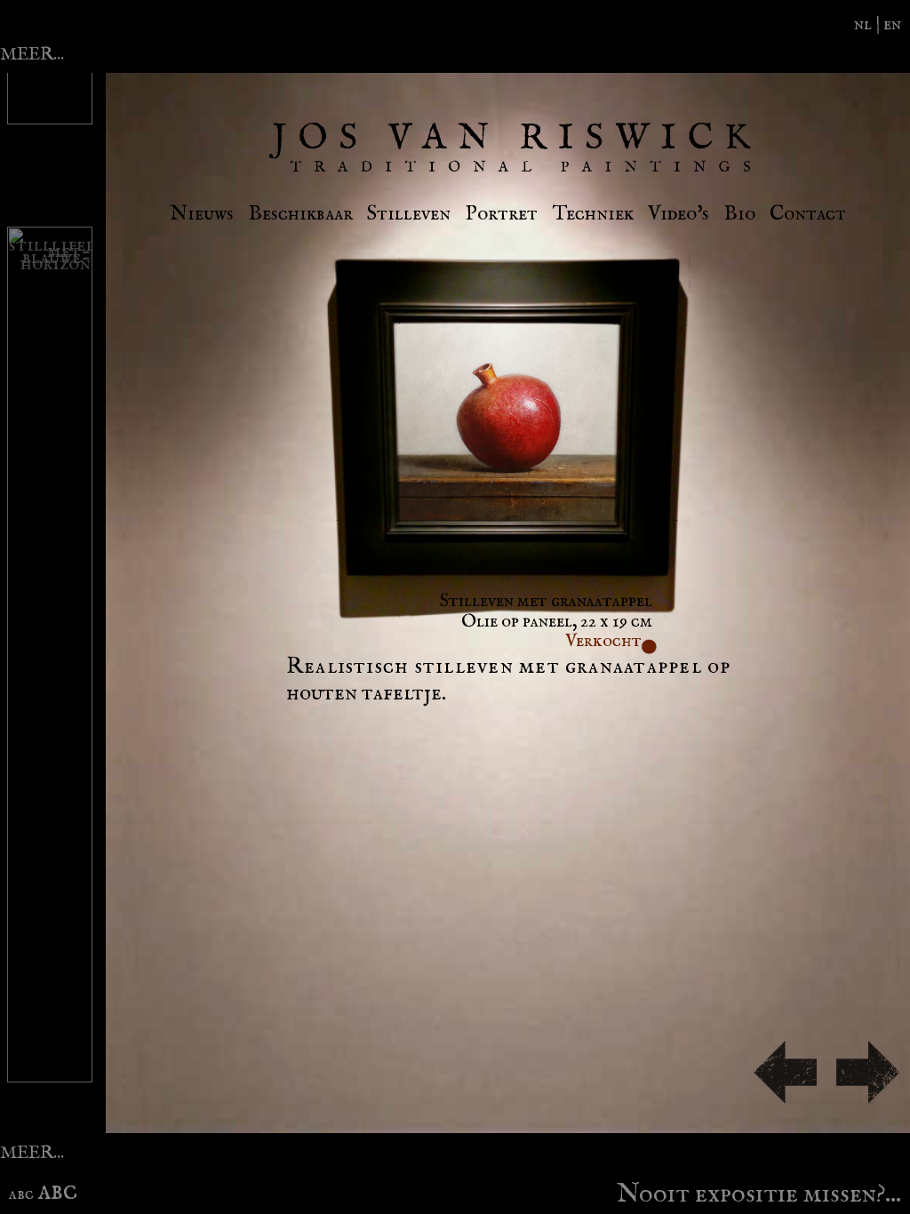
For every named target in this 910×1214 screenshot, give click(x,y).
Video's (678, 214)
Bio (739, 214)
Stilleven (409, 214)
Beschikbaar (301, 214)
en (892, 24)
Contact (808, 214)
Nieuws (202, 214)
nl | (868, 24)
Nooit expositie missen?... (759, 1190)
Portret (501, 214)
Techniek (593, 214)
